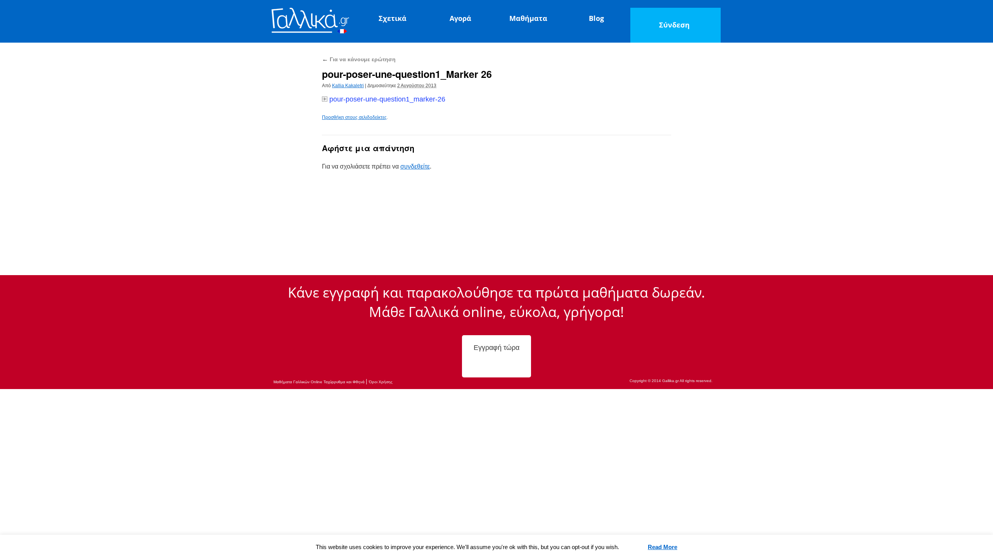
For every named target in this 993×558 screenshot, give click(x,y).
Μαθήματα (528, 18)
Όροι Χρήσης (381, 382)
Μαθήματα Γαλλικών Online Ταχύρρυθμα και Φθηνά (319, 382)
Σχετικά (393, 18)
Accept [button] (634, 547)
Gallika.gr (670, 381)
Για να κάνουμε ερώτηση (359, 59)
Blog (596, 18)
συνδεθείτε (415, 166)
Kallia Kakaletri (348, 85)
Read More (662, 547)
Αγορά (460, 18)
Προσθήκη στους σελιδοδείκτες (354, 117)
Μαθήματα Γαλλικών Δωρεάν (310, 22)
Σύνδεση (674, 25)
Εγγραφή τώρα (496, 347)
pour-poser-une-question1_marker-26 (387, 99)
